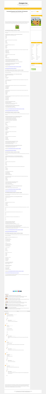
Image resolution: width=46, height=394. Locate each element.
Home (5, 8)
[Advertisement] (17, 17)
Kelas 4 (17, 12)
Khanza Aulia (9, 320)
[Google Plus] (20, 5)
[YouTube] (23, 5)
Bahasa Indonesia (38, 44)
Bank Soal (29, 8)
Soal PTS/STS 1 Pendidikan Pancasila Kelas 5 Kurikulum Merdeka (14, 301)
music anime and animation (10, 314)
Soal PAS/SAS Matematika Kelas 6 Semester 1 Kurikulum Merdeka (35, 17)
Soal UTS (37, 59)
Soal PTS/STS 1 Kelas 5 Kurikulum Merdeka (12, 307)
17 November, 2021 (14, 371)
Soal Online (26, 8)
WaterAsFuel (8, 354)
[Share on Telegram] (17, 291)
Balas (7, 345)
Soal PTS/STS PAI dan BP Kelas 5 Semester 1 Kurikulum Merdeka (14, 304)
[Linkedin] (21, 5)
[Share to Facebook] (13, 291)
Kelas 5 (36, 50)
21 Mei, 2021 (13, 360)
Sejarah (37, 55)
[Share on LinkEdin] (19, 291)
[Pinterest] (24, 5)
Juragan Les (23, 3)
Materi (15, 8)
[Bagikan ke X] (14, 291)
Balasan (7, 318)
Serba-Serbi (23, 8)
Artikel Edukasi (18, 8)
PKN (36, 54)
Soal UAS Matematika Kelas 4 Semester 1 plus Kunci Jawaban (14, 298)
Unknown (8, 325)
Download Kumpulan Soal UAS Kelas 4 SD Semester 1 (17, 11)
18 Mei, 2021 (11, 354)
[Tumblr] (25, 5)
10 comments (22, 12)
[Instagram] (22, 5)
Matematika (12, 8)
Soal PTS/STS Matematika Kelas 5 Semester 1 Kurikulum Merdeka (14, 295)
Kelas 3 (36, 49)
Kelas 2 (32, 49)
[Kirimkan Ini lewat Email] (21, 291)
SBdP (31, 55)
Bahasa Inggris (8, 8)
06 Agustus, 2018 (11, 325)
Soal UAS (19, 12)
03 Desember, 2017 (15, 314)
